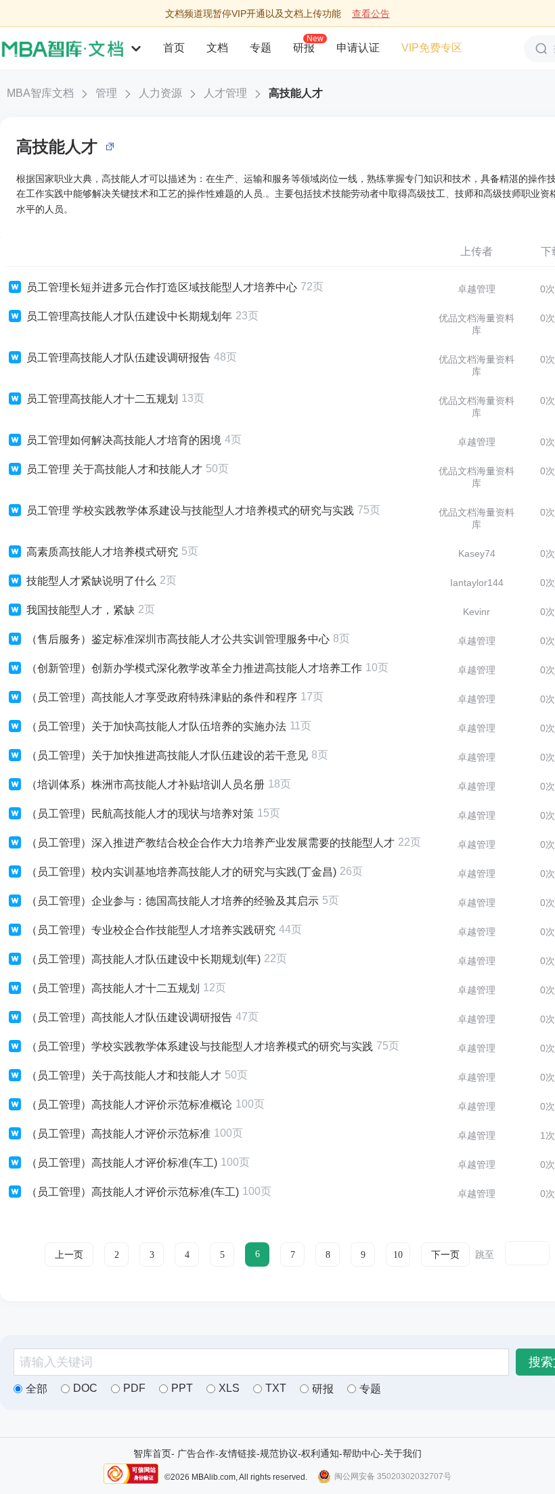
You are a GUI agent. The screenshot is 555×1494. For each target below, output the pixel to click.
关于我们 (403, 1453)
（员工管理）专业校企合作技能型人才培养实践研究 (150, 930)
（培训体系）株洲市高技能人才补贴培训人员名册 (145, 784)
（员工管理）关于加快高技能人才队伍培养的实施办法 (156, 726)
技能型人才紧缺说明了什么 (91, 581)
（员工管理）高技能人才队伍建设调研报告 (129, 1017)
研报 (304, 47)
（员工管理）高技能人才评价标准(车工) (121, 1163)
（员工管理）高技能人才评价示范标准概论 (129, 1104)
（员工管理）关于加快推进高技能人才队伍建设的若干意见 (167, 755)
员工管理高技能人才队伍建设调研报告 (118, 357)
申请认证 (358, 47)
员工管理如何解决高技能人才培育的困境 (123, 440)
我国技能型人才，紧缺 (80, 610)
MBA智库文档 (40, 93)
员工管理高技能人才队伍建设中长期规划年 (129, 316)
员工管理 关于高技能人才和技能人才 (114, 469)
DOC (85, 1388)
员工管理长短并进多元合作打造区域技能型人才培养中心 (161, 287)
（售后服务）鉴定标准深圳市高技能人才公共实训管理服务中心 (178, 639)
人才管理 (225, 93)
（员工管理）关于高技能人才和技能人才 (123, 1075)
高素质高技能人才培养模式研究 (102, 552)
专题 (260, 47)
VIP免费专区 (431, 47)
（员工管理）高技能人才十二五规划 (113, 988)
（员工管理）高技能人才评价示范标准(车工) (132, 1192)
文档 (217, 47)
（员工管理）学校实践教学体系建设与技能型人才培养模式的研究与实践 (199, 1046)
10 (398, 1255)
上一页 (69, 1255)
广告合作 (196, 1453)
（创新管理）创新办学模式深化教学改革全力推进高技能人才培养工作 (194, 668)
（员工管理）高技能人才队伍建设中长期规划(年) (143, 959)
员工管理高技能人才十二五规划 (102, 399)
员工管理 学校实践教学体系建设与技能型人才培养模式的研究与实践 (190, 510)
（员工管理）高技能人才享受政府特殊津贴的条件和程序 (161, 697)
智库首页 (152, 1453)
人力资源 (160, 93)
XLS (229, 1388)
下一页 (445, 1255)
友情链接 (238, 1453)
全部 (36, 1389)
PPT (182, 1388)
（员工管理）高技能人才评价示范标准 (118, 1133)
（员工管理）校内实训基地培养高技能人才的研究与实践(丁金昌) (181, 872)
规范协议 (279, 1453)
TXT (275, 1388)
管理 (106, 93)
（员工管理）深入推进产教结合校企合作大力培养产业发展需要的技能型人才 (210, 842)
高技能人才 (296, 93)
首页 (174, 47)
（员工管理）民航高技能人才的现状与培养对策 (140, 813)
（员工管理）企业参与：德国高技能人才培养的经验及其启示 (172, 901)
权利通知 (320, 1453)
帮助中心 (361, 1453)
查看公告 (371, 13)
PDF (134, 1388)
